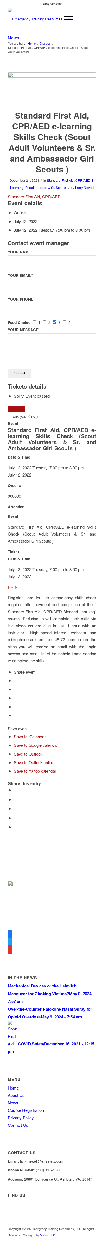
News (13, 37)
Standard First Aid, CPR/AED (68, 180)
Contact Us (18, 1125)
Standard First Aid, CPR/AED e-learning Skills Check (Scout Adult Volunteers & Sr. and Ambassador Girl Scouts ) (52, 142)
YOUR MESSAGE (23, 329)
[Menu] (65, 19)
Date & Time (19, 457)
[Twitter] (10, 942)
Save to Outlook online (34, 762)
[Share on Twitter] (15, 799)
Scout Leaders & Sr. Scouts (45, 187)
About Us (16, 1095)
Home (13, 1088)
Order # (14, 485)
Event (13, 423)
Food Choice (19, 322)
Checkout (16, 409)
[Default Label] (10, 949)
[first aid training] (52, 87)
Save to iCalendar (30, 736)
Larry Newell (84, 187)
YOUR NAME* (20, 252)
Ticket (13, 551)
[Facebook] (10, 934)
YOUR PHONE (20, 299)
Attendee (16, 506)
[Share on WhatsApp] (15, 808)
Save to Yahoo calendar (35, 771)
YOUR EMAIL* (20, 275)
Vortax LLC (47, 1235)
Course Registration (26, 1110)
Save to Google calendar (36, 745)
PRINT (14, 587)
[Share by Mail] (15, 827)
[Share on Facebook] (15, 790)
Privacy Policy (21, 1117)
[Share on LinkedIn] (15, 818)
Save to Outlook (28, 754)
